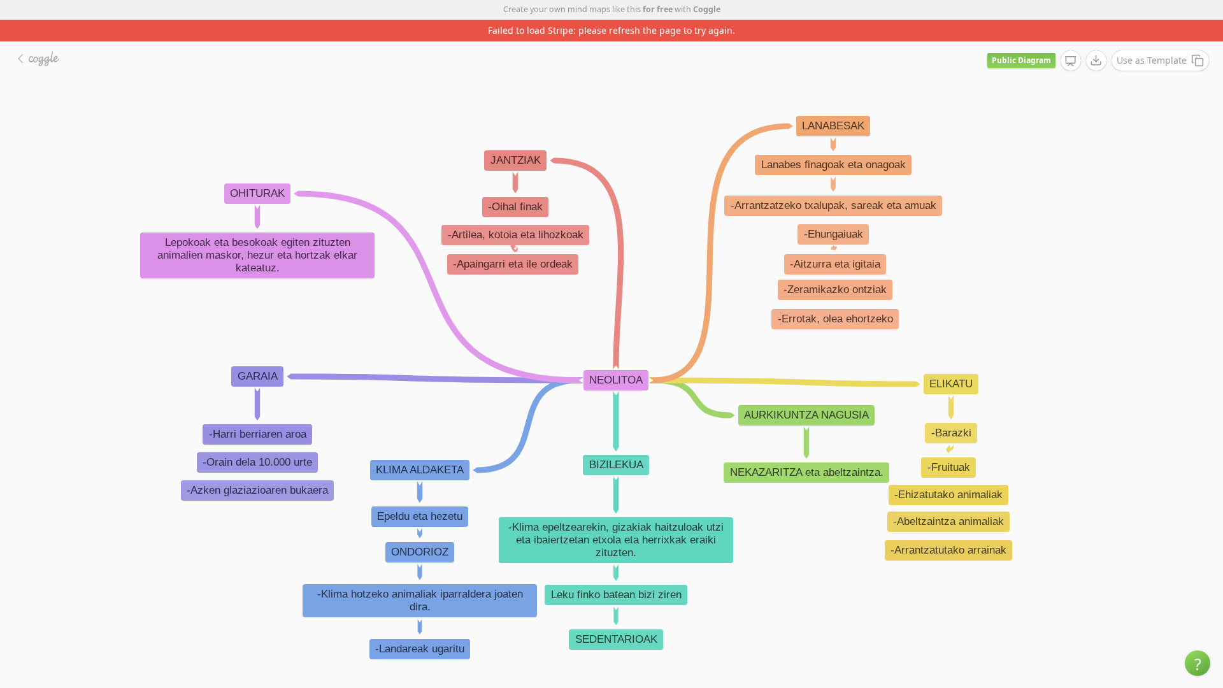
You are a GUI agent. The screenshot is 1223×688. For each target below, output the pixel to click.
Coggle (706, 9)
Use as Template (1152, 60)
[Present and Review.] (1071, 61)
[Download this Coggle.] (1096, 60)
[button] (1197, 663)
